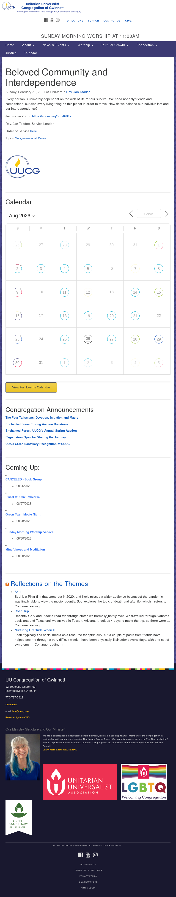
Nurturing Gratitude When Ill (35, 630)
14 (135, 292)
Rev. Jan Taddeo (78, 92)
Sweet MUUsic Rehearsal (23, 497)
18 (65, 316)
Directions (75, 20)
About (26, 45)
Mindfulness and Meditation (25, 549)
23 (17, 339)
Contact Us (112, 20)
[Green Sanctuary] (20, 817)
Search (93, 20)
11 (64, 292)
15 (159, 292)
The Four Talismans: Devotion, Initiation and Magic (42, 417)
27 (112, 339)
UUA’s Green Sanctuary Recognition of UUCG (38, 444)
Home (10, 45)
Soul (18, 592)
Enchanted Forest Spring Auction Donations (37, 424)
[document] (88, 360)
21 (135, 316)
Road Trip (22, 611)
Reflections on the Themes (49, 583)
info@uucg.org (20, 711)
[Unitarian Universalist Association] (81, 781)
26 (17, 245)
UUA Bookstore (88, 882)
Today (149, 213)
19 (88, 316)
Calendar (30, 53)
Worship (84, 45)
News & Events (54, 45)
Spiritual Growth (113, 45)
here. (33, 131)
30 (17, 363)
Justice (11, 53)
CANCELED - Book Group (24, 479)
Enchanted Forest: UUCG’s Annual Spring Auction (41, 430)
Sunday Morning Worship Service (29, 532)
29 (159, 339)
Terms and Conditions (88, 871)
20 (112, 316)
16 (17, 316)
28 (65, 245)
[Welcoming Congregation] (145, 781)
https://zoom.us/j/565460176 (52, 116)
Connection (145, 45)
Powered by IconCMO (18, 717)
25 (65, 339)
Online (42, 138)
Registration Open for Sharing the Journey (36, 437)
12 (88, 292)
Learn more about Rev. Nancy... (60, 749)
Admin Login (88, 888)
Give (128, 20)
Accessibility (88, 865)
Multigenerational (26, 138)
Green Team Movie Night (23, 514)
